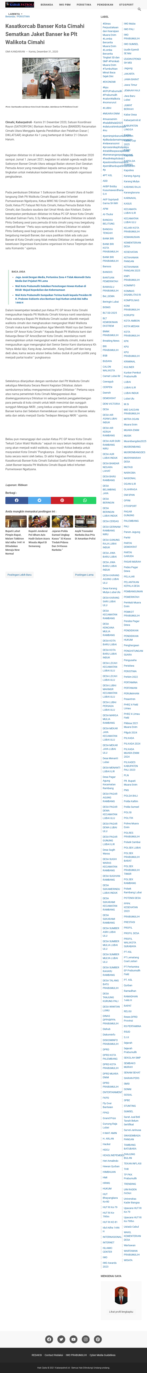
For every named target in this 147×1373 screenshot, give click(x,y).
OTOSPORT (126, 4)
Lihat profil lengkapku (121, 1311)
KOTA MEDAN (131, 326)
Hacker (107, 1144)
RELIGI (128, 1011)
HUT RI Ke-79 (110, 1207)
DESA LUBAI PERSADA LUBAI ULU (109, 706)
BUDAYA (107, 361)
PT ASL (128, 951)
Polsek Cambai (132, 842)
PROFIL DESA (131, 933)
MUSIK (127, 435)
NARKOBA (130, 472)
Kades (127, 135)
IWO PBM (65, 4)
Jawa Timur (130, 84)
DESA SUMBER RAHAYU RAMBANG (111, 971)
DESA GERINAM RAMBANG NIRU (111, 530)
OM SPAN (129, 494)
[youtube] (73, 1339)
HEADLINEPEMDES (113, 1155)
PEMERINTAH (131, 597)
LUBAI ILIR (130, 387)
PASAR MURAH (132, 561)
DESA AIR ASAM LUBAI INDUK (110, 418)
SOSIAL (128, 1094)
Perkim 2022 (131, 676)
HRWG (106, 1183)
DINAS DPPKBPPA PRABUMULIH (110, 1020)
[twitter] (39, 500)
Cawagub (108, 381)
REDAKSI (37, 1355)
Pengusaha (130, 660)
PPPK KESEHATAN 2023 (131, 907)
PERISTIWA (84, 4)
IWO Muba (130, 23)
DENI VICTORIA (111, 403)
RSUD (127, 1031)
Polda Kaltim (131, 801)
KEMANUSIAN (132, 237)
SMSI (127, 1083)
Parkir (127, 537)
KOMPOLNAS (131, 300)
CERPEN (107, 387)
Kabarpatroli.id (132, 120)
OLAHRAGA (130, 489)
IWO (105, 1257)
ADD (105, 180)
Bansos (107, 266)
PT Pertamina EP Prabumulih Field (132, 970)
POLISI (128, 812)
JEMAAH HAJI (132, 90)
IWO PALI (129, 29)
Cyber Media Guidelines (102, 1355)
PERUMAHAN (131, 693)
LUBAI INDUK (131, 393)
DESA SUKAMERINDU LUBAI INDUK (111, 889)
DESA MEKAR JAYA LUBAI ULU (110, 749)
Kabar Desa (130, 114)
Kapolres (129, 170)
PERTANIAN (130, 687)
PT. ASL (128, 979)
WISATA (128, 1260)
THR (126, 1169)
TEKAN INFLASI (132, 1163)
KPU (126, 346)
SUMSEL (128, 1111)
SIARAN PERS (131, 1078)
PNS (126, 790)
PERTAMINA (130, 682)
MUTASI (128, 467)
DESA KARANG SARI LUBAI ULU (111, 601)
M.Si (126, 404)
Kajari (127, 149)
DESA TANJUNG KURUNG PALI (110, 997)
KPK (126, 341)
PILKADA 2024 (132, 743)
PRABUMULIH (132, 916)
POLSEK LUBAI (132, 847)
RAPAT (127, 1005)
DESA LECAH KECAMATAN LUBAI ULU (110, 667)
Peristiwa (129, 665)
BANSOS (107, 272)
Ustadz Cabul (131, 1226)
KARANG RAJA (132, 187)
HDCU (106, 1149)
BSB (105, 355)
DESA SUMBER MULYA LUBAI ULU (111, 958)
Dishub (106, 1029)
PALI (126, 526)
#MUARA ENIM (111, 113)
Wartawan (130, 1245)
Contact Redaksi (54, 1355)
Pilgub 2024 (130, 732)
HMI (105, 1177)
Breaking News (111, 340)
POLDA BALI (131, 795)
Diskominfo (109, 1034)
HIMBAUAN (109, 1171)
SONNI (127, 1089)
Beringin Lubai (111, 301)
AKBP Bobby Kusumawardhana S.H (113, 190)
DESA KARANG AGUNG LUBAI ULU (111, 579)
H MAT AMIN (110, 1133)
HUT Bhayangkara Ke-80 (110, 1198)
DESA (106, 409)
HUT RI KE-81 (110, 1222)
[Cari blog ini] (139, 9)
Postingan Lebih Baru (20, 574)
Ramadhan (130, 990)
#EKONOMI (109, 81)
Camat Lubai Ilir (111, 376)
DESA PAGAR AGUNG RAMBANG (110, 797)
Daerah (107, 392)
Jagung (128, 68)
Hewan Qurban (111, 1166)
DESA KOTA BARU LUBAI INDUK (110, 654)
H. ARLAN (108, 1138)
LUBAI (127, 381)
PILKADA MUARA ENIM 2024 (131, 753)
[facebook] (16, 500)
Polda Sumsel (131, 806)
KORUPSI (129, 315)
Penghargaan (131, 645)
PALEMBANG (131, 520)
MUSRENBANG (132, 446)
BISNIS (106, 307)
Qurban (128, 985)
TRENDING (130, 1183)
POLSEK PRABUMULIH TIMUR (132, 870)
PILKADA (129, 738)
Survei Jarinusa (132, 1130)
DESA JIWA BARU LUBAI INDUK (110, 566)
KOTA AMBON (132, 320)
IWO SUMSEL (131, 44)
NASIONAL (130, 478)
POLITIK (128, 817)
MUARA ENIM (131, 430)
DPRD (106, 1049)
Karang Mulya (131, 181)
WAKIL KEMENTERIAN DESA (132, 1236)
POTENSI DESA (132, 898)
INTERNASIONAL (112, 1236)
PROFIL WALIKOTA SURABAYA (130, 942)
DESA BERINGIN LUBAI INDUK (110, 512)
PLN (126, 775)
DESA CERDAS (111, 521)
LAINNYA (14, 14)
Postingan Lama (84, 574)
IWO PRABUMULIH (76, 1355)
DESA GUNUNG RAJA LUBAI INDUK (111, 543)
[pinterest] (62, 500)
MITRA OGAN (131, 419)
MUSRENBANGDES (134, 452)
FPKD (106, 1112)
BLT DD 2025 (110, 312)
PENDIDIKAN (105, 4)
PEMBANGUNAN (133, 591)
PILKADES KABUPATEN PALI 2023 (131, 766)
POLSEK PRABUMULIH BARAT (132, 857)
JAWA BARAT (131, 79)
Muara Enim (130, 424)
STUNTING (130, 1105)
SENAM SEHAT (132, 1072)
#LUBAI (107, 108)
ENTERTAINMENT (112, 1092)
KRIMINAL (130, 361)
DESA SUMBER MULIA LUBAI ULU (111, 945)
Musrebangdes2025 (135, 441)
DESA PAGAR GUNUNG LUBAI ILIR (110, 840)
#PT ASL (107, 175)
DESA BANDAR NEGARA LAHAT (111, 467)
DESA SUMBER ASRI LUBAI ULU (111, 932)
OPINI (127, 500)
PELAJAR (129, 576)
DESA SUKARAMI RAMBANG (109, 919)
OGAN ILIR (130, 483)
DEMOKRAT (109, 398)
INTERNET (108, 1242)
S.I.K (126, 1037)
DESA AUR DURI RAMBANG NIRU (111, 445)
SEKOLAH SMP (132, 1057)
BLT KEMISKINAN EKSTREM (110, 322)
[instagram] (86, 1339)
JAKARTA (129, 73)
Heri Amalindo (110, 1160)
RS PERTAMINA (132, 1026)
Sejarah (128, 1042)
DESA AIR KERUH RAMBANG (109, 432)
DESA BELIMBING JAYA (109, 489)
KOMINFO (129, 285)
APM (105, 208)
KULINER (129, 367)
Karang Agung (132, 175)
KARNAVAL (130, 198)
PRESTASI (129, 922)
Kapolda (128, 155)
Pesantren (129, 699)
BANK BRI (108, 238)
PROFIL (128, 927)
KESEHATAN (131, 251)
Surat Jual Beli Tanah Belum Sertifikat (132, 1121)
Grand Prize (109, 1118)
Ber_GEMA (109, 296)
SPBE (127, 1100)
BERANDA (47, 4)
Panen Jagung (132, 532)
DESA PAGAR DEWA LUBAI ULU (110, 827)
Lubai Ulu (129, 398)
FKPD (106, 1097)
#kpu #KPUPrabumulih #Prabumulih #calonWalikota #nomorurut (112, 95)
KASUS (128, 203)
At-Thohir (108, 214)
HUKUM (107, 1188)
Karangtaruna (132, 192)
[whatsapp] (85, 500)
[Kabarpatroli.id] (19, 4)
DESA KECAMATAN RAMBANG (110, 614)
